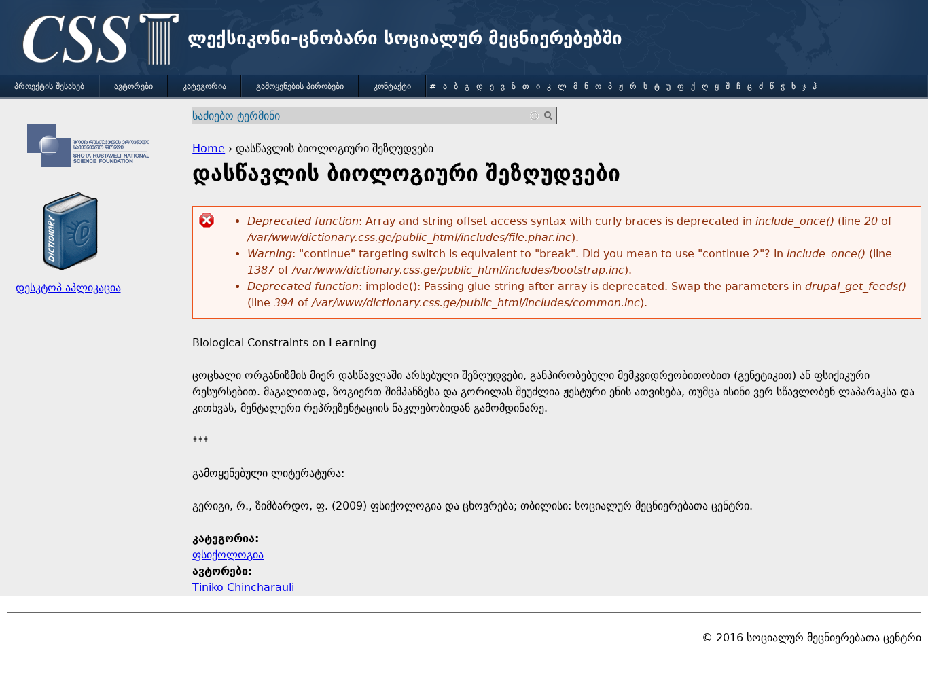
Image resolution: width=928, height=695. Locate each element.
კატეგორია (204, 86)
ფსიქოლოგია (228, 554)
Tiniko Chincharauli (243, 587)
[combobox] (365, 115)
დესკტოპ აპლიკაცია (68, 287)
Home (208, 148)
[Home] (97, 41)
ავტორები (133, 86)
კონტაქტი (392, 86)
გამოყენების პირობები (300, 86)
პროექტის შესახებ (49, 86)
